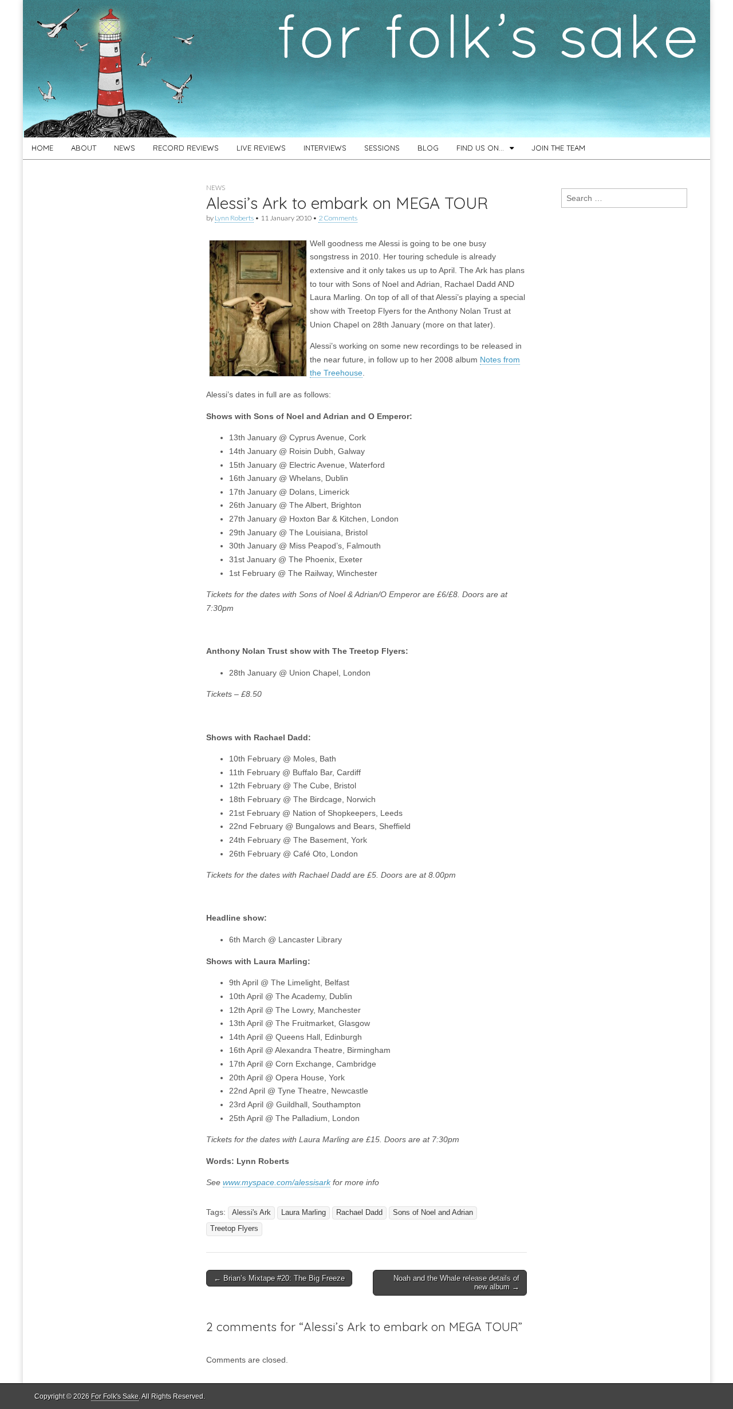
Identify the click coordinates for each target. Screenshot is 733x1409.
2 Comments (337, 218)
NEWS (124, 147)
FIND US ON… (480, 147)
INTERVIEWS (325, 147)
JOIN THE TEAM (558, 147)
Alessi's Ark (251, 1213)
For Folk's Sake (115, 1396)
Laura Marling (303, 1213)
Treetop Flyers (234, 1229)
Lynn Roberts (234, 218)
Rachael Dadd (359, 1213)
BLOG (428, 147)
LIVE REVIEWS (261, 147)
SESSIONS (382, 147)
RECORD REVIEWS (186, 147)
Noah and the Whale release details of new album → (456, 1283)
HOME (42, 147)
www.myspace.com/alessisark (276, 1182)
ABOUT (83, 147)
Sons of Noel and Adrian (433, 1213)
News (215, 187)
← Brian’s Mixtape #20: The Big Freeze (279, 1278)
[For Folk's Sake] (366, 68)
